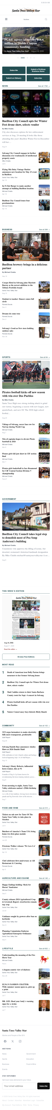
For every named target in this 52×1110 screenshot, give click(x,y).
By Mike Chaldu (8, 129)
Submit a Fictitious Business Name (38, 70)
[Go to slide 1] (18, 58)
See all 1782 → (44, 86)
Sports (4, 1059)
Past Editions (17, 1105)
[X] (13, 1041)
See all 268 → (44, 229)
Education (30, 1059)
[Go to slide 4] (31, 58)
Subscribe (14, 70)
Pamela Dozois (7, 304)
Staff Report (6, 737)
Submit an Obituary (13, 78)
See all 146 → (44, 878)
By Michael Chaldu (9, 272)
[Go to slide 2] (22, 58)
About (4, 1100)
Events (4, 1069)
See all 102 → (44, 725)
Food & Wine (31, 1064)
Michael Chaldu (7, 191)
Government (31, 1053)
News (4, 1053)
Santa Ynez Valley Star (9, 177)
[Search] (46, 19)
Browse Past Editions (26, 657)
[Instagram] (20, 1041)
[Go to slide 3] (27, 58)
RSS (24, 1105)
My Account (6, 1105)
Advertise (38, 78)
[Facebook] (5, 1041)
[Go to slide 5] (34, 58)
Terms (30, 1105)
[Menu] (6, 19)
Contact (11, 1100)
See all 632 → (44, 948)
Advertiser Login (29, 1100)
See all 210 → (44, 808)
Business (5, 1064)
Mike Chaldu (6, 161)
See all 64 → (45, 357)
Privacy (36, 1105)
